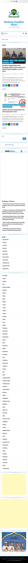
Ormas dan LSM (6, 418)
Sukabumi (5, 439)
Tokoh (4, 465)
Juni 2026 (5, 245)
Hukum (11, 60)
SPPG (4, 436)
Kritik (4, 375)
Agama (4, 278)
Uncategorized (6, 468)
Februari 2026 (6, 257)
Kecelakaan (5, 360)
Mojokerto (6, 62)
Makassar (5, 392)
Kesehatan (5, 366)
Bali (3, 284)
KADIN (4, 348)
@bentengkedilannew (9, 144)
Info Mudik (5, 334)
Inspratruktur (5, 337)
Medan (4, 395)
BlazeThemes (18, 560)
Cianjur (4, 304)
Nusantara (5, 410)
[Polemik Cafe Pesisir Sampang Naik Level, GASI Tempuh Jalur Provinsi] (14, 100)
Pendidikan (5, 421)
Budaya (4, 301)
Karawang (5, 354)
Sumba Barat (5, 445)
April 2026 (5, 251)
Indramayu (5, 328)
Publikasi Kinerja (6, 430)
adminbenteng (7, 74)
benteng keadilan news (14, 23)
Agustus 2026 (6, 239)
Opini (4, 415)
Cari (3, 136)
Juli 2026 (4, 242)
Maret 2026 (5, 254)
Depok (4, 319)
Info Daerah (5, 331)
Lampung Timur (6, 383)
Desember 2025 (6, 263)
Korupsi (4, 369)
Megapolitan (5, 398)
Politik (4, 427)
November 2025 (6, 265)
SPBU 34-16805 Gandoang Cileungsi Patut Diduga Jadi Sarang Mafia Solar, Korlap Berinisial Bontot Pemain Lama (13, 224)
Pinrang (4, 424)
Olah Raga (5, 413)
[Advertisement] (14, 484)
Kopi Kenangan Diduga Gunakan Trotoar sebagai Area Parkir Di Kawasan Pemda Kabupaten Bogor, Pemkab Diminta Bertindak (13, 218)
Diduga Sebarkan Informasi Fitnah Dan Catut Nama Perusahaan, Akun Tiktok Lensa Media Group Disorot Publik (13, 205)
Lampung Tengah (6, 380)
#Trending (5, 60)
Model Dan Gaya (6, 401)
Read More (4, 89)
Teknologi (5, 459)
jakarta (4, 339)
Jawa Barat (5, 345)
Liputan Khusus (6, 389)
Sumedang (5, 448)
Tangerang (5, 456)
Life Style (5, 386)
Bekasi (4, 296)
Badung (4, 281)
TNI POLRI (5, 462)
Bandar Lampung (6, 287)
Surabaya (5, 453)
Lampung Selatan (6, 377)
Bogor (4, 299)
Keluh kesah (21, 60)
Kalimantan (5, 351)
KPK (3, 372)
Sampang (9, 107)
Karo (4, 357)
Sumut (4, 451)
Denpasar (5, 316)
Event (4, 322)
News (11, 62)
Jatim (16, 60)
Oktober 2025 (5, 268)
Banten (4, 293)
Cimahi (4, 307)
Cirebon (4, 310)
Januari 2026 (5, 260)
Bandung (5, 290)
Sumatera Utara (6, 442)
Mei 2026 (5, 248)
